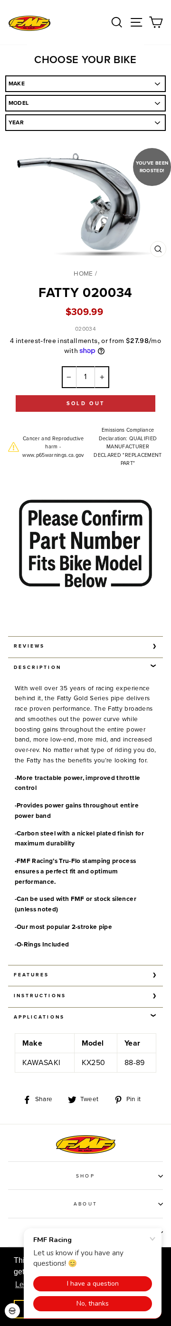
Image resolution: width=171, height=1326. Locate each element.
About (85, 1204)
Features (31, 975)
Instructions (40, 996)
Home (83, 274)
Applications (39, 1017)
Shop (85, 1176)
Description (37, 667)
